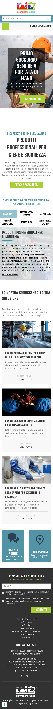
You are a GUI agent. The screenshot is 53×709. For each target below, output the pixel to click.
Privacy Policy (27, 634)
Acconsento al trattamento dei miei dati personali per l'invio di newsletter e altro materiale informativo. (27, 601)
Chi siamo (27, 622)
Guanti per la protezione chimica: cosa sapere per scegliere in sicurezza (25, 492)
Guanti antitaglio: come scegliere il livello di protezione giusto (25, 355)
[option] (26, 75)
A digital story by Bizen (26, 703)
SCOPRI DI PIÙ (32, 99)
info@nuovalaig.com (30, 653)
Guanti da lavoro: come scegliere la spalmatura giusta (25, 423)
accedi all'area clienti (41, 26)
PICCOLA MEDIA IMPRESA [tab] (26, 214)
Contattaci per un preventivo (27, 631)
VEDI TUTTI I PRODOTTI (10, 275)
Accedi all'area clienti (27, 619)
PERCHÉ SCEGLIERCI (27, 185)
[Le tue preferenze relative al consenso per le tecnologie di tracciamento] (4, 704)
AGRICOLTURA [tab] (26, 222)
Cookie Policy (27, 637)
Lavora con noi (27, 628)
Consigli (27, 625)
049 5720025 (19, 650)
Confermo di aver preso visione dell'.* (28, 593)
